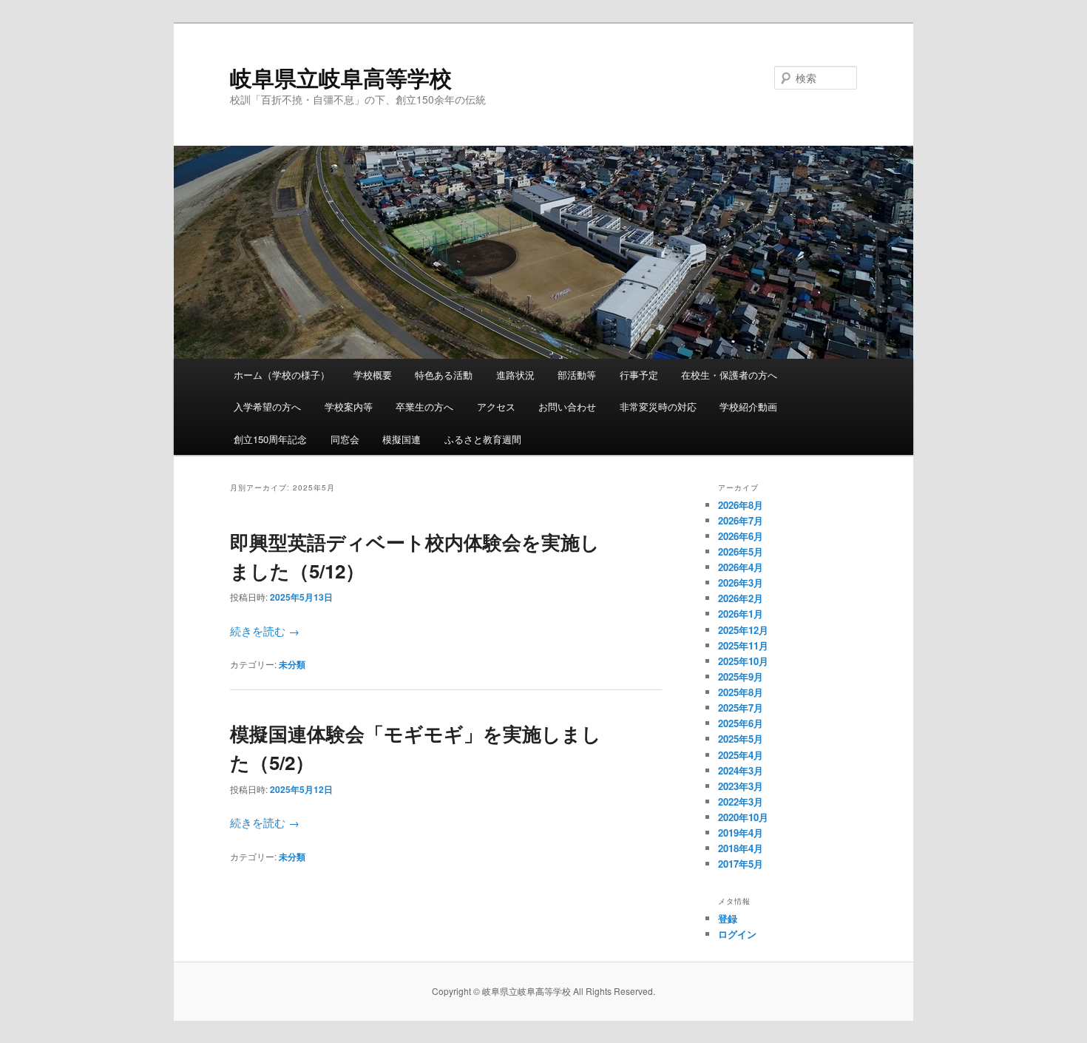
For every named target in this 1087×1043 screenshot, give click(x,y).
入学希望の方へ (267, 406)
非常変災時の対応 (658, 406)
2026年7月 (740, 520)
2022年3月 (740, 801)
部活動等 (577, 375)
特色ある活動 (444, 375)
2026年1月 (740, 614)
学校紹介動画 (748, 406)
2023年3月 (740, 786)
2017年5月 (740, 864)
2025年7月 (740, 708)
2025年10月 (743, 661)
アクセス (496, 406)
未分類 (292, 664)
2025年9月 (740, 676)
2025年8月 (740, 692)
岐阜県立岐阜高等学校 (341, 77)
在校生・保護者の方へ (729, 375)
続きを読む (264, 630)
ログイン (737, 934)
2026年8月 (740, 505)
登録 (727, 918)
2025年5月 (740, 739)
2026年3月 (740, 582)
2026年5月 (740, 551)
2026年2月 (740, 598)
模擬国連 (401, 439)
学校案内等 (349, 406)
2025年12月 (743, 630)
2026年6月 (740, 536)
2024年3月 (740, 770)
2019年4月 (740, 833)
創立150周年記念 (270, 439)
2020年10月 (743, 817)
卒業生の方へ (424, 406)
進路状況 (515, 375)
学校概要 (372, 375)
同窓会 (345, 439)
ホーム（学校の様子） (282, 375)
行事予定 (639, 375)
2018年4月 (740, 848)
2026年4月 (740, 567)
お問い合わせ (567, 406)
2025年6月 (740, 723)
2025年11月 (743, 645)
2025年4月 (740, 755)
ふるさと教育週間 (482, 439)
